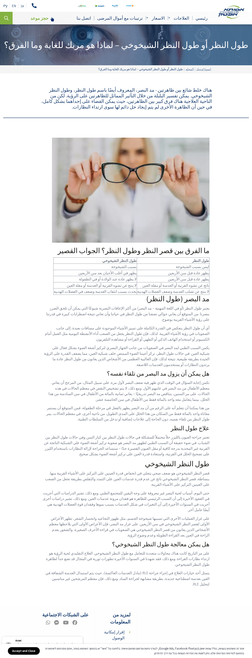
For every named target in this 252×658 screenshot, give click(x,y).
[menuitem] (201, 18)
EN (14, 6)
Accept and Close (23, 651)
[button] (82, 637)
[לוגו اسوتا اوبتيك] (231, 12)
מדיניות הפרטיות (225, 653)
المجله (190, 69)
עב (22, 6)
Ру (5, 6)
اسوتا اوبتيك (203, 69)
